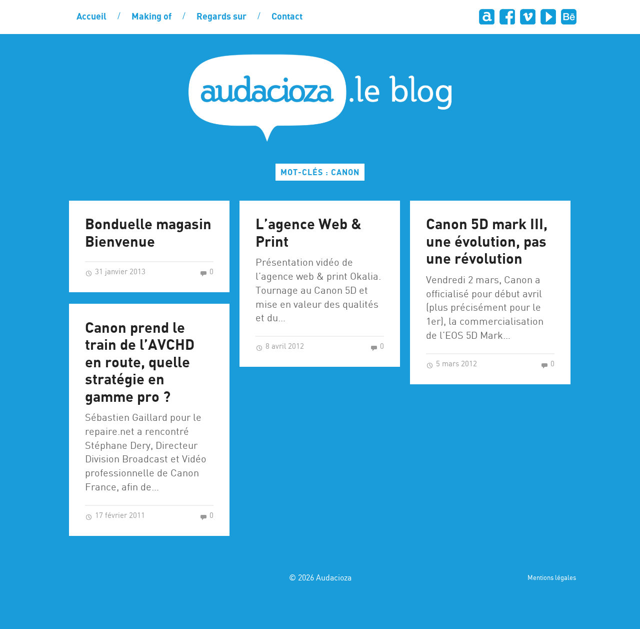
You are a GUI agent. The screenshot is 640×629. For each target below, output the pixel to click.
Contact (287, 17)
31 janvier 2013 (119, 272)
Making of (152, 17)
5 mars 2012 (455, 364)
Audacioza (334, 578)
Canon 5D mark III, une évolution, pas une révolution (487, 242)
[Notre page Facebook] (506, 17)
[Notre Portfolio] (568, 17)
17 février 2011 (119, 516)
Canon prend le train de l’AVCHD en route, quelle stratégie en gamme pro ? (139, 363)
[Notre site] (486, 17)
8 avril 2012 (284, 347)
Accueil (91, 17)
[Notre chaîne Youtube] (548, 17)
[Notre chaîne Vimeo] (527, 17)
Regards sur (221, 17)
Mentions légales (552, 578)
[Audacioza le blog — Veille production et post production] (320, 98)
